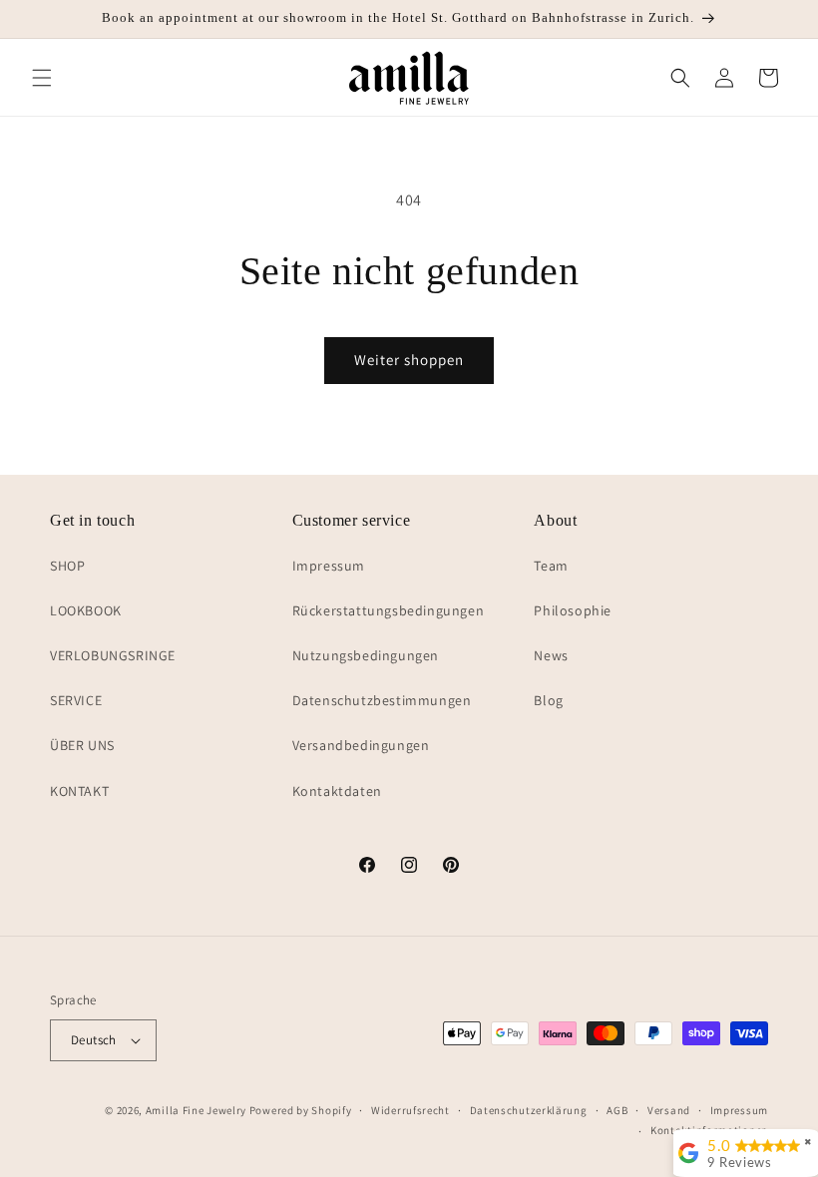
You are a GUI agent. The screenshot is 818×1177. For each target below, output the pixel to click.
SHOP (67, 566)
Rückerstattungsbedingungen (388, 610)
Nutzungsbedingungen (365, 655)
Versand (668, 1110)
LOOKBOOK (86, 610)
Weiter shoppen (409, 359)
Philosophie (573, 610)
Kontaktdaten (337, 791)
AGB (617, 1110)
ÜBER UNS (82, 745)
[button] (42, 78)
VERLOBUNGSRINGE (113, 655)
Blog (548, 700)
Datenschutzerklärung (529, 1110)
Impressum (328, 566)
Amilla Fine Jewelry (196, 1110)
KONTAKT (79, 791)
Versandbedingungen (361, 745)
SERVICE (76, 700)
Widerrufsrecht (410, 1110)
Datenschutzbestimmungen (382, 700)
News (551, 655)
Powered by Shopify (300, 1110)
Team (551, 566)
